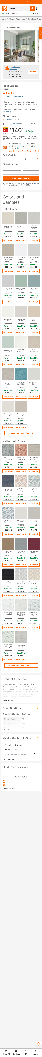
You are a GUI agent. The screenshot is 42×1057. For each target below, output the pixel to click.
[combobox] (19, 8)
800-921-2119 (14, 124)
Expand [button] (6, 730)
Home (3, 19)
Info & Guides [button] (8, 700)
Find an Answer (10, 749)
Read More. (7, 112)
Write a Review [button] (8, 788)
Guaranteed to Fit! (12, 120)
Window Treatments (17, 19)
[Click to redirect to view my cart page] (37, 8)
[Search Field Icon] (32, 8)
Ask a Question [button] (8, 759)
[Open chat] (40, 33)
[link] (12, 93)
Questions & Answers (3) (14, 97)
